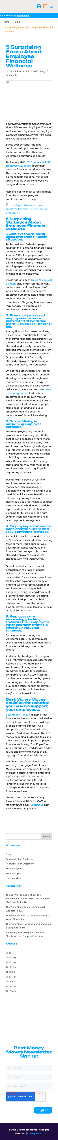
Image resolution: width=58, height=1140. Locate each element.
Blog (17, 21)
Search (47, 836)
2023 (8, 962)
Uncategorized (13, 878)
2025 (8, 952)
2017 (8, 991)
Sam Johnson (16, 71)
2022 (8, 967)
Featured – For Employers (20, 863)
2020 (8, 976)
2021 (8, 972)
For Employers (13, 873)
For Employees (14, 868)
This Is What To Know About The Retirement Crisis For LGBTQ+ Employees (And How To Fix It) (28, 898)
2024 (8, 957)
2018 (8, 986)
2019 (8, 981)
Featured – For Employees (20, 859)
